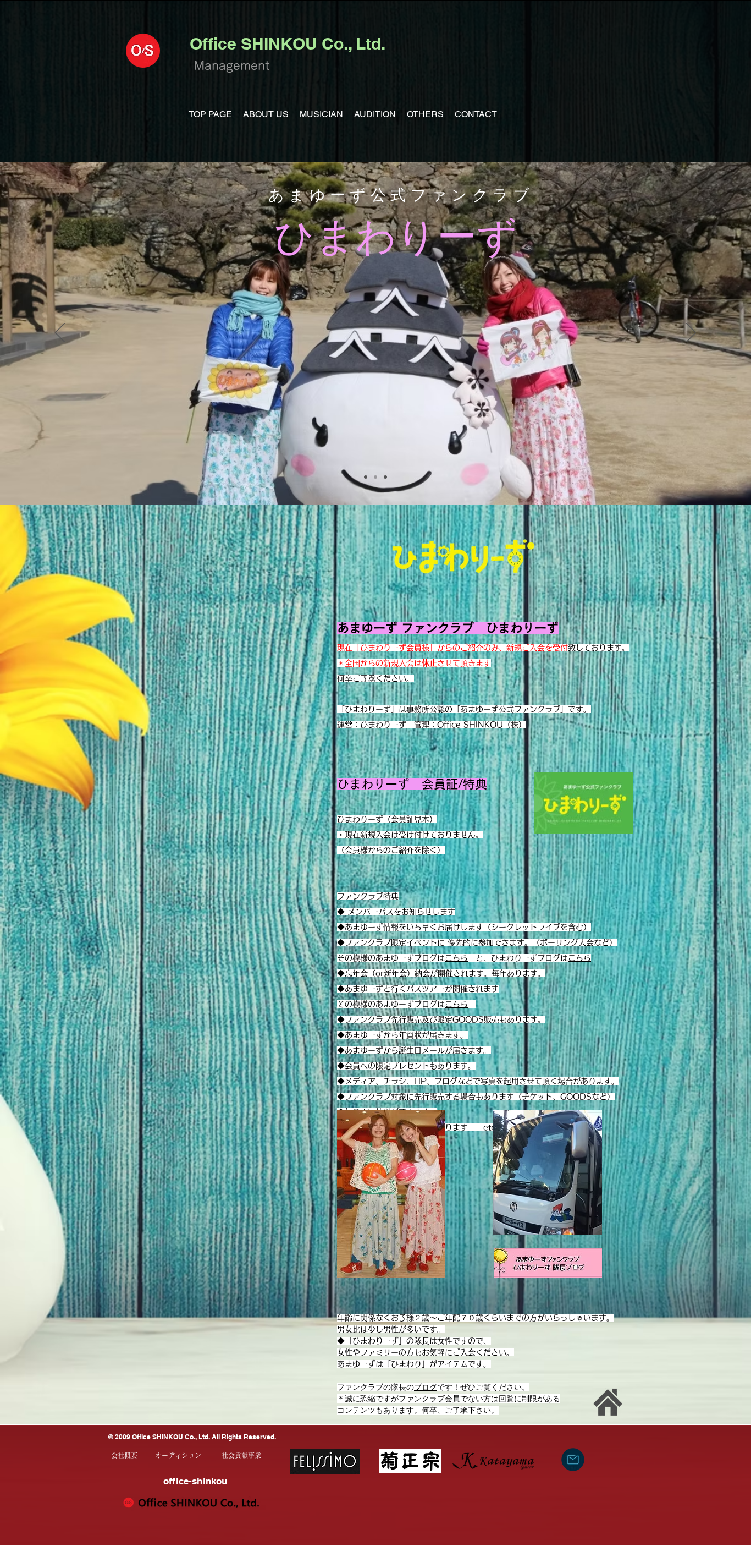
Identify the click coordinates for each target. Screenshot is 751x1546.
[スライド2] (375, 477)
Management (232, 65)
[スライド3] (385, 477)
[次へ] (691, 333)
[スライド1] (365, 477)
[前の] (60, 333)
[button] (266, 114)
